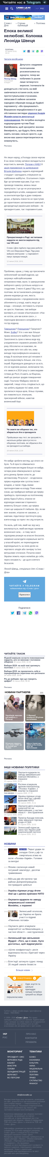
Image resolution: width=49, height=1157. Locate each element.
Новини (10, 843)
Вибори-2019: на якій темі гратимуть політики (22, 666)
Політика (40, 23)
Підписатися (24, 595)
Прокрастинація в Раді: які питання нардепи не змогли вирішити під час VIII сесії (24, 240)
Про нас (31, 1034)
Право (32, 1078)
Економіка (34, 1060)
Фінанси (33, 1083)
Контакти (31, 1038)
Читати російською (13, 59)
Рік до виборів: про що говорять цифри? (20, 680)
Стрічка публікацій (23, 24)
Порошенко (23, 329)
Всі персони (13, 1078)
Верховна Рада (14, 1060)
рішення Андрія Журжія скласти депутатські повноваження (24, 116)
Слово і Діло (8, 24)
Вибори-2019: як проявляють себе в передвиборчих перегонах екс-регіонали (24, 673)
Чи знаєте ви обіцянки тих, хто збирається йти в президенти (22, 430)
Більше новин (23, 970)
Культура (33, 1063)
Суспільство (35, 1081)
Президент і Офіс (15, 1057)
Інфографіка (24, 978)
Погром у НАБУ (33, 164)
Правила (31, 1042)
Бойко (14, 332)
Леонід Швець (10, 79)
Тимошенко (10, 329)
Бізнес (32, 1057)
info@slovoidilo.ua (24, 1095)
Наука (32, 1066)
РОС (42, 8)
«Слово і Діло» (22, 1018)
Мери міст (12, 1075)
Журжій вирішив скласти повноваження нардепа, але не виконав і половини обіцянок (24, 660)
